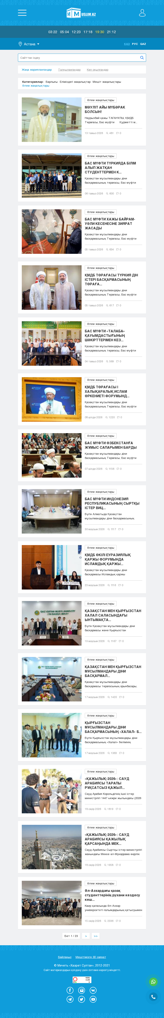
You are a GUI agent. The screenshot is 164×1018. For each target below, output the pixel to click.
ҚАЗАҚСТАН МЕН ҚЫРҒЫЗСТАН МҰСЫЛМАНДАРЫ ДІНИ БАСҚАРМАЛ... (113, 671)
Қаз (127, 44)
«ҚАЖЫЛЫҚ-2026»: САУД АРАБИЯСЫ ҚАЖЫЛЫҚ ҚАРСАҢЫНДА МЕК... (107, 838)
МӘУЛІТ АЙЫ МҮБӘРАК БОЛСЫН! (105, 109)
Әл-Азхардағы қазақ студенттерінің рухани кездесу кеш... (112, 894)
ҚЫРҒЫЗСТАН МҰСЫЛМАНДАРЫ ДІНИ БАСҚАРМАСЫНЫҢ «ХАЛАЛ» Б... (113, 727)
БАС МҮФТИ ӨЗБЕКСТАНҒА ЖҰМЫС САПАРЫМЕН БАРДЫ (111, 445)
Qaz (143, 44)
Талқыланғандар (69, 69)
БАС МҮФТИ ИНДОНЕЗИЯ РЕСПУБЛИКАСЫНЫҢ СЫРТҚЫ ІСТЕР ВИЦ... (112, 503)
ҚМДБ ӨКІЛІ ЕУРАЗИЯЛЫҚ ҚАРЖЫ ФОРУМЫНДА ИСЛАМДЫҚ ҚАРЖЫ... (108, 559)
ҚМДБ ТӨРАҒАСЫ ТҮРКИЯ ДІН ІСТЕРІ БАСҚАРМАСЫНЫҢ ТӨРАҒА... (111, 279)
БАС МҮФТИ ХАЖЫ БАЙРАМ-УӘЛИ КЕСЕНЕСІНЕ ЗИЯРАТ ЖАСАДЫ (110, 223)
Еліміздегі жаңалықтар (75, 81)
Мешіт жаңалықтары (107, 81)
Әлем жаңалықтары (35, 85)
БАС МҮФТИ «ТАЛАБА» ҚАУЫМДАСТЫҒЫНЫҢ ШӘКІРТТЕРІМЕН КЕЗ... (105, 335)
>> (96, 936)
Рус (135, 44)
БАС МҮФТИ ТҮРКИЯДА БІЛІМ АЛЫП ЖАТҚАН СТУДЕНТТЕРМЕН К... (110, 167)
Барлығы (52, 81)
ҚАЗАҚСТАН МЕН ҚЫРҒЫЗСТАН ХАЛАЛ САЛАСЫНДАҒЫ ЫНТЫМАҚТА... (113, 615)
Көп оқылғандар (97, 69)
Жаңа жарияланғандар (37, 69)
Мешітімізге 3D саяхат (91, 957)
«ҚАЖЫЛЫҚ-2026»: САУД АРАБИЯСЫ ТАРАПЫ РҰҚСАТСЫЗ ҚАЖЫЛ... (107, 783)
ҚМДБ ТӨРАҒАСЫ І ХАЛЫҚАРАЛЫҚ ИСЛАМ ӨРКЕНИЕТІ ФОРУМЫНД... (107, 391)
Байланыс (65, 957)
